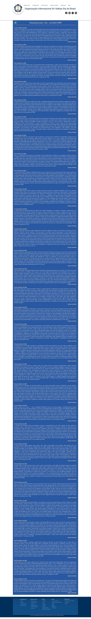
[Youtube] (69, 13)
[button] (35, 4)
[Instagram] (73, 13)
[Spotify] (76, 13)
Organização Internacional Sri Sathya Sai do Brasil (50, 8)
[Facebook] (66, 13)
